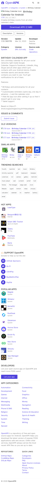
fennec (4, 185)
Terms (24, 470)
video (26, 189)
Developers (26, 458)
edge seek (23, 185)
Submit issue (9, 118)
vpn (19, 169)
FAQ (23, 460)
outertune (5, 177)
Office (24, 398)
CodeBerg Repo (7, 458)
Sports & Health (28, 415)
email (3, 196)
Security (4, 415)
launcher (12, 169)
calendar (14, 192)
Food (24, 391)
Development (6, 391)
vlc (20, 192)
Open (12, 3)
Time (3, 422)
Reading (25, 408)
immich (18, 189)
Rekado (4, 189)
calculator (5, 192)
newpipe (33, 173)
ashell (28, 181)
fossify (4, 169)
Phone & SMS (6, 408)
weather (27, 192)
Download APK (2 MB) (21, 27)
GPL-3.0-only (20, 49)
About (24, 465)
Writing (25, 422)
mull (34, 181)
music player (6, 181)
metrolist (34, 177)
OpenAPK (4, 8)
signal (11, 189)
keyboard (24, 173)
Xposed (4, 426)
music (25, 169)
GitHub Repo (6, 456)
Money (25, 401)
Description (7, 33)
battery (35, 192)
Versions (19, 33)
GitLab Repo (6, 460)
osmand (21, 181)
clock (31, 185)
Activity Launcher (7, 173)
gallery (26, 177)
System (23, 8)
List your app (9, 377)
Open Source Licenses (31, 463)
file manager (13, 185)
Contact (25, 472)
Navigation (26, 405)
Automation (6, 387)
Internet (4, 398)
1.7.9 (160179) (6, 41)
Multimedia (5, 405)
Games (4, 394)
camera (18, 177)
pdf (17, 173)
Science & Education (30, 412)
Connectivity (27, 387)
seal (14, 181)
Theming (25, 419)
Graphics (25, 394)
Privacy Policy (28, 468)
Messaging (5, 401)
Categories (14, 8)
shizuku (32, 189)
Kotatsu (32, 169)
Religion (4, 412)
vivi (12, 177)
